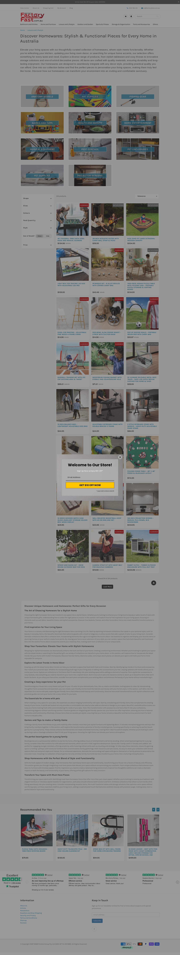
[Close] (120, 457)
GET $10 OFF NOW (90, 485)
